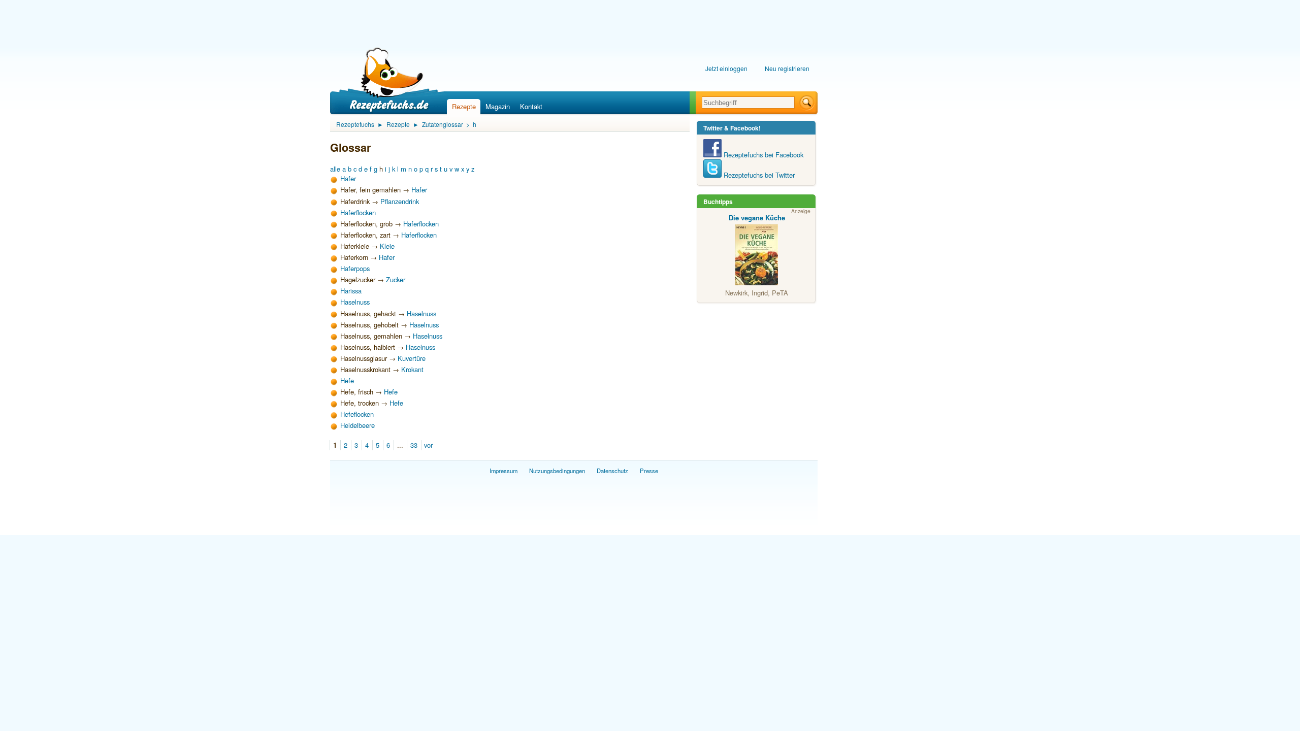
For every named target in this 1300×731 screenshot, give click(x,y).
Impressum (503, 471)
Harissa (351, 290)
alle (335, 169)
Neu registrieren (787, 68)
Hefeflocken (357, 414)
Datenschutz (612, 471)
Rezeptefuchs (355, 124)
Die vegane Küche (757, 217)
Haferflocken (358, 212)
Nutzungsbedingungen (557, 471)
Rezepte (464, 106)
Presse (649, 471)
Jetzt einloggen (726, 68)
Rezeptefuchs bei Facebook (762, 154)
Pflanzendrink (399, 201)
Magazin (497, 106)
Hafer (348, 178)
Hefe (347, 380)
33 (413, 445)
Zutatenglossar (442, 124)
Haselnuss (355, 302)
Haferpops (355, 268)
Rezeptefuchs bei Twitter (758, 175)
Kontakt (531, 106)
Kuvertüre (412, 358)
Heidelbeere (357, 425)
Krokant (412, 369)
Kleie (387, 246)
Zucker (395, 279)
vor (428, 445)
